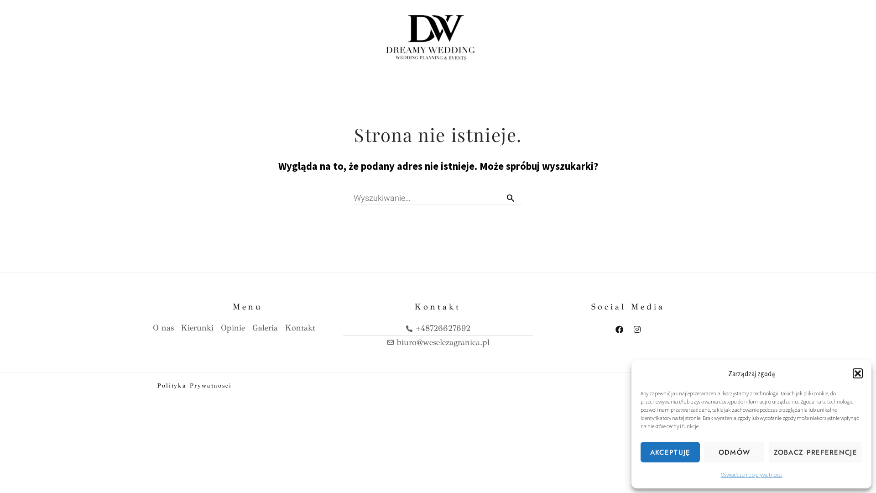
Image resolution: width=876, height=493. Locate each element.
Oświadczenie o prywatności (751, 474)
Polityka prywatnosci (194, 385)
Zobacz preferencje (815, 452)
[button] (857, 373)
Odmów (735, 452)
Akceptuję (670, 452)
